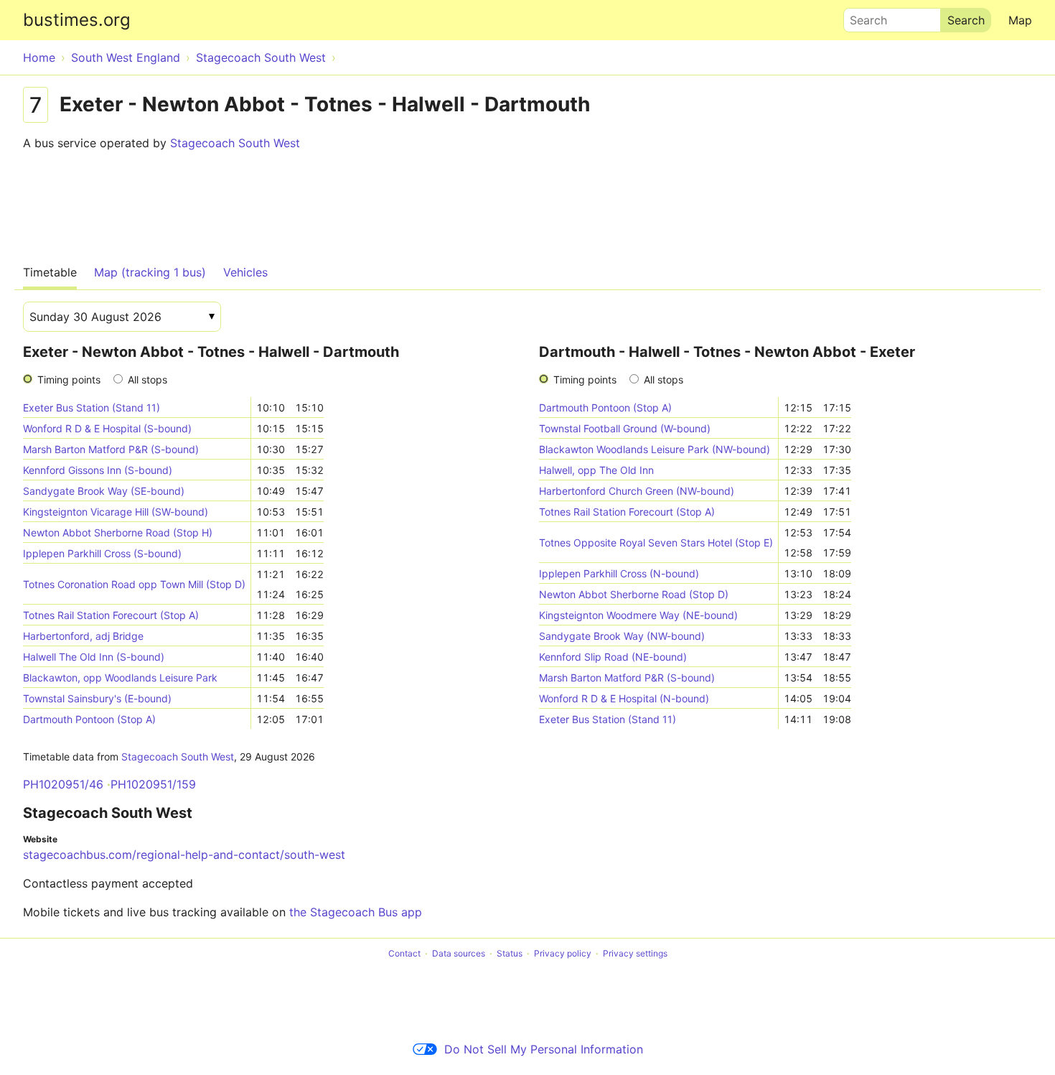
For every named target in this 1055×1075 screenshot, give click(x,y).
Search (862, 16)
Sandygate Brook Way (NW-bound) (622, 636)
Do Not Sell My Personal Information (543, 1049)
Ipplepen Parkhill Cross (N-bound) (619, 573)
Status (509, 953)
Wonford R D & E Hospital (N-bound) (624, 698)
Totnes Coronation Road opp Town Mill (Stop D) (134, 584)
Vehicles (245, 272)
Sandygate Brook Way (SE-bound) (103, 491)
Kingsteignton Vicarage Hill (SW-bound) (115, 512)
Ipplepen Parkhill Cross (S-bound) (102, 553)
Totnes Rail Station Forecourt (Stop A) (111, 615)
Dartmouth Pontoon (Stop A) (89, 719)
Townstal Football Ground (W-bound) (625, 428)
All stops (147, 379)
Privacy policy (562, 953)
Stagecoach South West (235, 143)
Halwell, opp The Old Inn (596, 470)
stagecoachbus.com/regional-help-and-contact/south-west (184, 854)
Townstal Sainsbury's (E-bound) (97, 698)
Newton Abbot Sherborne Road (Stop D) (633, 594)
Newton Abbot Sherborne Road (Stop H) (117, 532)
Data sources (458, 953)
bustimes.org (77, 19)
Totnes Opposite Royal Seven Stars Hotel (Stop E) (656, 542)
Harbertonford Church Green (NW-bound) (636, 491)
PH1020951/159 (153, 784)
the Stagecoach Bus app (355, 912)
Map (1020, 20)
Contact (404, 953)
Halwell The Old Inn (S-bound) (93, 657)
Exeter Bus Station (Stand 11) (91, 407)
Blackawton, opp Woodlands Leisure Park (120, 677)
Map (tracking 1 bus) (150, 272)
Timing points (68, 379)
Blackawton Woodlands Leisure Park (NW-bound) (654, 449)
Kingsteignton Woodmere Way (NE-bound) (638, 615)
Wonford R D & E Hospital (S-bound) (107, 428)
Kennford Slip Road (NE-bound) (613, 657)
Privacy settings (635, 953)
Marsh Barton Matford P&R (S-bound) (111, 449)
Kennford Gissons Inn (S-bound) (97, 470)
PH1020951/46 (63, 784)
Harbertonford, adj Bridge (83, 636)
